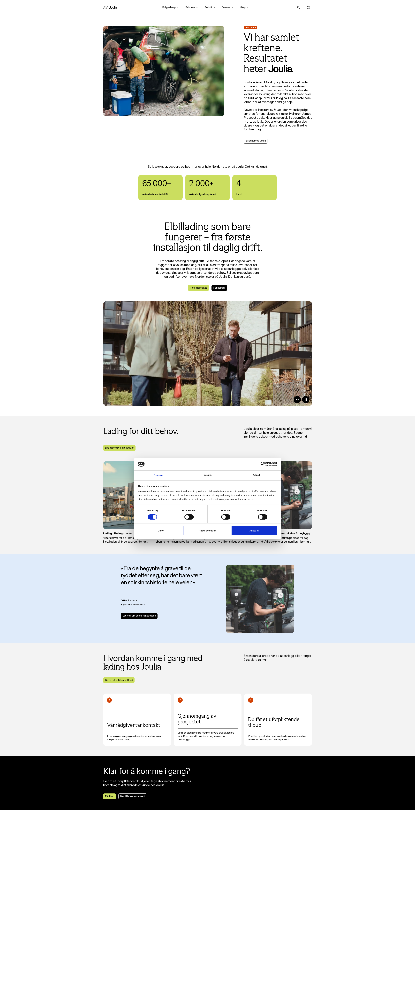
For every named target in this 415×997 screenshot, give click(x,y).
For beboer (219, 287)
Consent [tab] (159, 475)
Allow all (254, 530)
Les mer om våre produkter (119, 447)
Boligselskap (168, 7)
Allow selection (207, 530)
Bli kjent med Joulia (255, 140)
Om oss (226, 7)
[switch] (189, 517)
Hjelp (243, 7)
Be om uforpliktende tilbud (119, 680)
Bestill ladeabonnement (132, 796)
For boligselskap (198, 287)
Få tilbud (109, 796)
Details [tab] (207, 475)
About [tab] (256, 475)
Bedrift (208, 7)
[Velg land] (308, 7)
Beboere (190, 7)
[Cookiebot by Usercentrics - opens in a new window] (263, 464)
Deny (161, 530)
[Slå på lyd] (297, 399)
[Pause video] (305, 399)
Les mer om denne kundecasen (139, 615)
